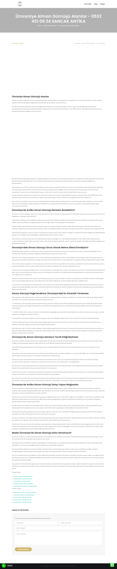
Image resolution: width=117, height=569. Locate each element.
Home (39, 26)
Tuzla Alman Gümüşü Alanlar (21, 481)
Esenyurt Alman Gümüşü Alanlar (23, 476)
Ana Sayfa (87, 4)
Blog (95, 4)
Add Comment (23, 549)
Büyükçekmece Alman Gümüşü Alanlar (24, 492)
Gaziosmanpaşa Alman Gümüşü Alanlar (25, 486)
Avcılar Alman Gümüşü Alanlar (22, 500)
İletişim (102, 4)
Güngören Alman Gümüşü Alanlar (23, 483)
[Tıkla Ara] (4, 565)
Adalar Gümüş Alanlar (50, 26)
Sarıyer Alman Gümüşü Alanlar (22, 497)
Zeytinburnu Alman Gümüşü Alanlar (24, 495)
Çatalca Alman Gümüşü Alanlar (22, 479)
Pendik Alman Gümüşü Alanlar (22, 502)
